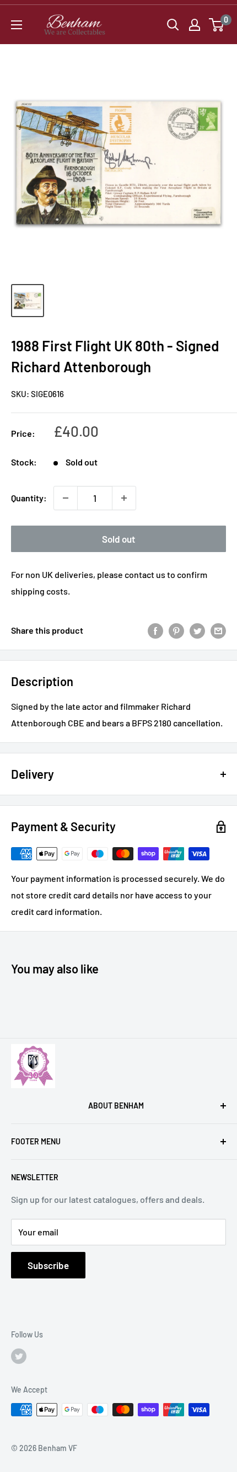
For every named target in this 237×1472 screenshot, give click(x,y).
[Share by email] (218, 630)
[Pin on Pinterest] (176, 630)
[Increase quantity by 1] (124, 498)
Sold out (118, 538)
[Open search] (173, 25)
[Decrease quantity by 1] (65, 498)
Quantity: (29, 498)
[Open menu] (16, 24)
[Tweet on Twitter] (197, 630)
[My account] (194, 25)
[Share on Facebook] (155, 630)
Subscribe (48, 1265)
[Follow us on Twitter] (18, 1355)
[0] (217, 24)
